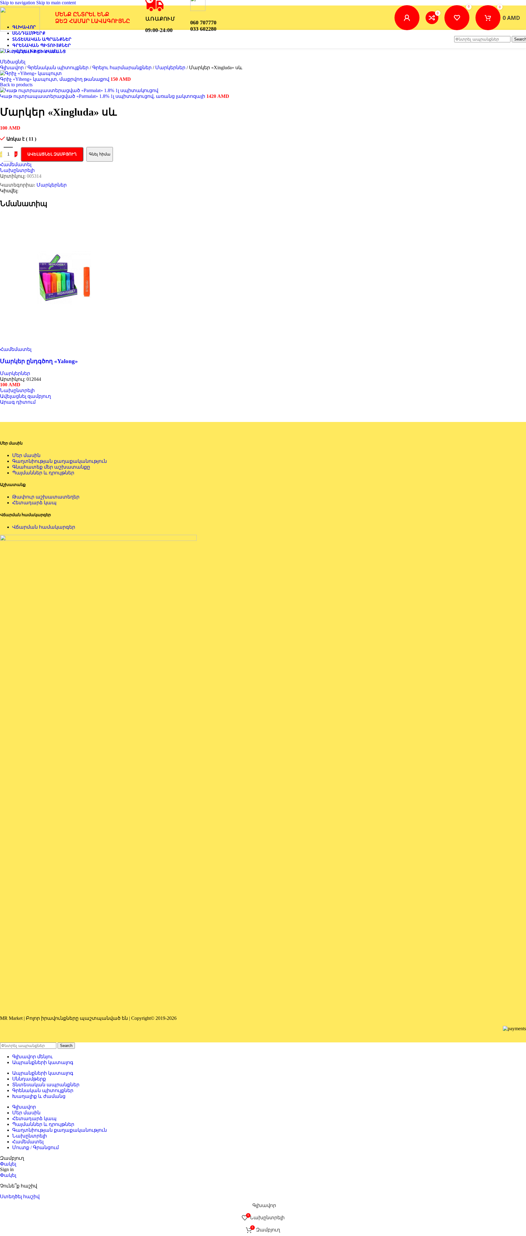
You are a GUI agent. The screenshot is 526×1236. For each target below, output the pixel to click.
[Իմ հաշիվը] (407, 18)
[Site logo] (20, 29)
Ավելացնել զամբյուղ (52, 154)
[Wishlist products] (456, 18)
